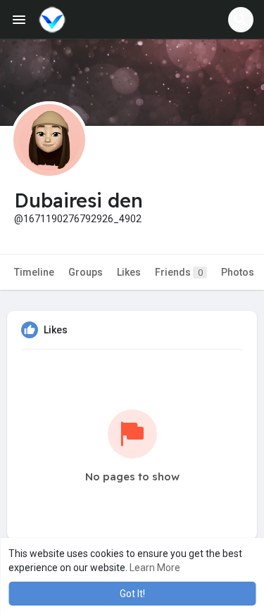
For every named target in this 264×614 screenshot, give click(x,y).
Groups (85, 272)
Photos (237, 272)
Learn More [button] (155, 567)
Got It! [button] (132, 593)
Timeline (34, 272)
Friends (179, 272)
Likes (129, 272)
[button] (240, 19)
